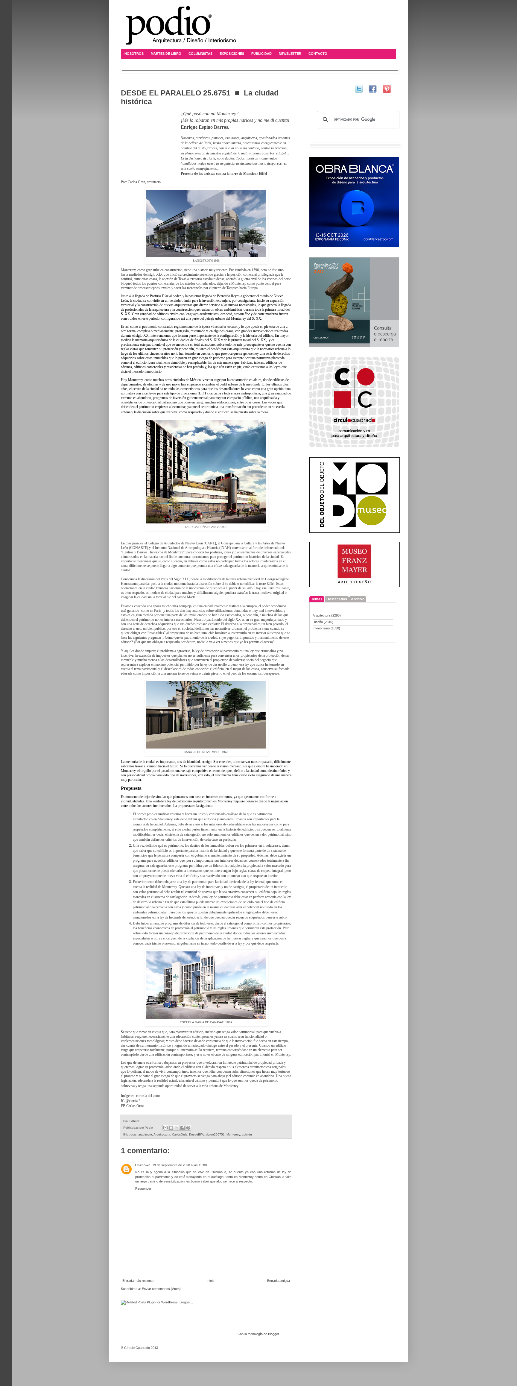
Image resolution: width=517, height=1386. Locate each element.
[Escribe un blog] (171, 1128)
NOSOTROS (134, 53)
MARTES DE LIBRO (166, 53)
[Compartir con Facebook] (182, 1128)
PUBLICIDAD (261, 53)
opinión (247, 1134)
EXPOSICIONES (232, 53)
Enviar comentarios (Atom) (161, 1289)
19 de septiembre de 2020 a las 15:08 (179, 1165)
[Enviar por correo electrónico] (165, 1128)
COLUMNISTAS (200, 53)
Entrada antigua (278, 1280)
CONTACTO (317, 53)
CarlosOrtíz (179, 1134)
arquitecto (145, 1134)
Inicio (210, 1280)
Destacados (336, 599)
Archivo (357, 599)
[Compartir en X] (177, 1128)
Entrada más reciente (137, 1280)
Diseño (318, 622)
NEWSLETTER (290, 53)
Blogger (273, 1334)
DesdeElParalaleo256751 (207, 1134)
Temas (317, 599)
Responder (143, 1188)
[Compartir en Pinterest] (188, 1128)
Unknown (142, 1165)
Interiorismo (321, 628)
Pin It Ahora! (131, 1121)
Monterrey (233, 1134)
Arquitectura (161, 1134)
